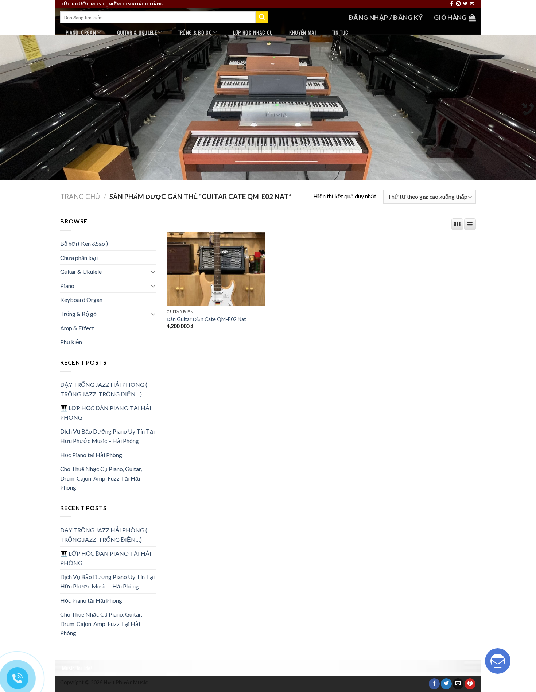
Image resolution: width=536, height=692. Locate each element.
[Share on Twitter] (446, 683)
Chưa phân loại (79, 257)
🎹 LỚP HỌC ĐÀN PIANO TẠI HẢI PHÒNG (105, 412)
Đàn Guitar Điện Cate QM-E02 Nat (206, 319)
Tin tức (340, 32)
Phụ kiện (71, 341)
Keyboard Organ (81, 299)
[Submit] (262, 17)
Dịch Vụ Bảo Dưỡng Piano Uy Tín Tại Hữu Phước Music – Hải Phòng (107, 436)
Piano (67, 285)
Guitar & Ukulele (137, 32)
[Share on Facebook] (434, 683)
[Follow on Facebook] (451, 4)
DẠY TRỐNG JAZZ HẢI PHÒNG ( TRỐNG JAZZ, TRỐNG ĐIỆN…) (103, 389)
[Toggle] (153, 271)
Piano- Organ (81, 32)
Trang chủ (80, 197)
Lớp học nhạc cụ (253, 32)
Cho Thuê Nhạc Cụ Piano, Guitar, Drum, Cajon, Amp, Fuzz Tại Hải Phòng (101, 478)
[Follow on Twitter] (465, 4)
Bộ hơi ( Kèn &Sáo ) (84, 243)
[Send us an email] (472, 4)
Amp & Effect (77, 327)
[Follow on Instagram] (458, 4)
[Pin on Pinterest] (470, 683)
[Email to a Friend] (458, 683)
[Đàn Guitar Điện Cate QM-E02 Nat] (216, 269)
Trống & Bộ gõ (195, 32)
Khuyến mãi (302, 32)
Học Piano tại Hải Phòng (91, 454)
